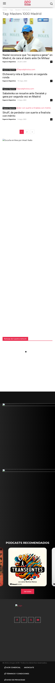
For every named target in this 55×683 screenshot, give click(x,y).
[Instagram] (24, 620)
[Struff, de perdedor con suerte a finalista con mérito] (27, 108)
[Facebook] (17, 620)
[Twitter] (31, 620)
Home (5, 10)
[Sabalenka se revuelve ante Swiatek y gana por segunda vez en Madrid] (27, 88)
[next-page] (32, 132)
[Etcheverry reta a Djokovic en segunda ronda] (27, 69)
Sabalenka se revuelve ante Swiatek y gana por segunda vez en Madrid (24, 95)
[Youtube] (38, 620)
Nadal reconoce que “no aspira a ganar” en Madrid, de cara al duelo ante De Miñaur (27, 56)
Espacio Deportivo (9, 51)
